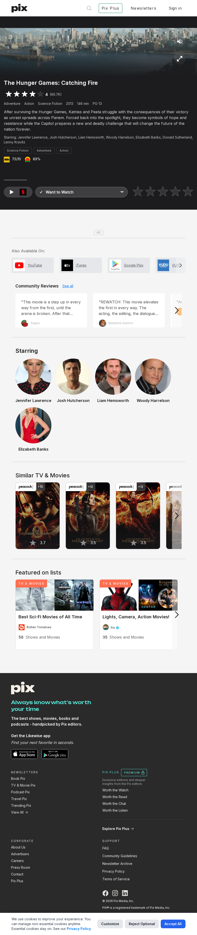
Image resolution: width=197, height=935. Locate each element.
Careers (17, 861)
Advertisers (20, 854)
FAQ (105, 848)
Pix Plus (17, 881)
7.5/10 (16, 159)
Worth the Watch (115, 790)
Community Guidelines (119, 856)
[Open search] (89, 8)
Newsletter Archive (117, 864)
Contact (17, 874)
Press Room (20, 867)
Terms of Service (116, 879)
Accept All (173, 924)
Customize (110, 924)
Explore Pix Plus (115, 829)
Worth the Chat (114, 803)
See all (67, 286)
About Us (18, 847)
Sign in (175, 8)
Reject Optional (142, 924)
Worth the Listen (115, 810)
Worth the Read (114, 797)
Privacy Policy (113, 871)
